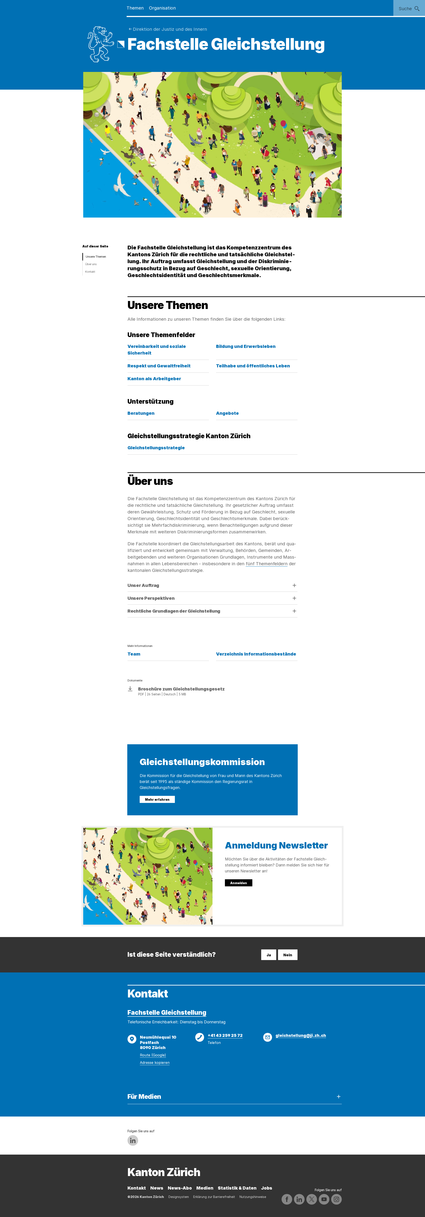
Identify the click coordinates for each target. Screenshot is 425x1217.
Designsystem (178, 1197)
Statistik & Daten (237, 1188)
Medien (204, 1188)
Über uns (91, 264)
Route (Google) (153, 1055)
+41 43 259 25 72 (225, 1035)
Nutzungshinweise (253, 1197)
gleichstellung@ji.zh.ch (301, 1035)
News (156, 1188)
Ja (269, 955)
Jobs (266, 1188)
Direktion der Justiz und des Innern (170, 29)
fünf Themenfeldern (267, 563)
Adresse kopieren (155, 1062)
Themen (135, 8)
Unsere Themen (96, 256)
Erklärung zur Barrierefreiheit (214, 1197)
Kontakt (90, 271)
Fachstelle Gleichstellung (167, 1012)
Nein (287, 955)
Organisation (162, 8)
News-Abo (180, 1188)
